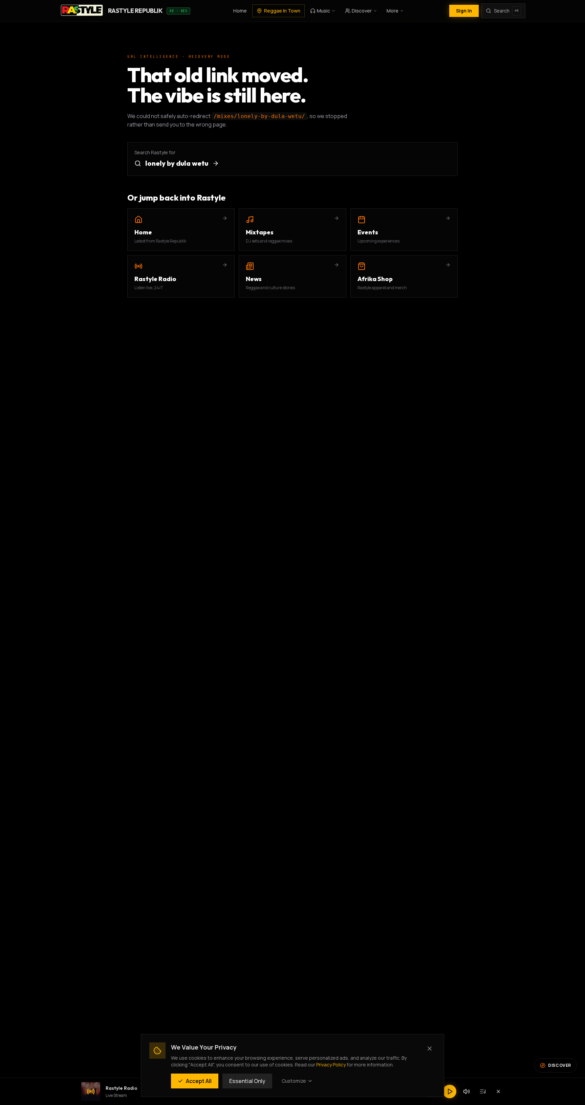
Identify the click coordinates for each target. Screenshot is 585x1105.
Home (240, 10)
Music (323, 10)
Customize (294, 1081)
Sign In (464, 10)
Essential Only (247, 1081)
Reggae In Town (282, 10)
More (392, 10)
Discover (362, 10)
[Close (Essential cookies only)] (430, 1048)
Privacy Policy (331, 1064)
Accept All (199, 1081)
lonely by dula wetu (176, 163)
